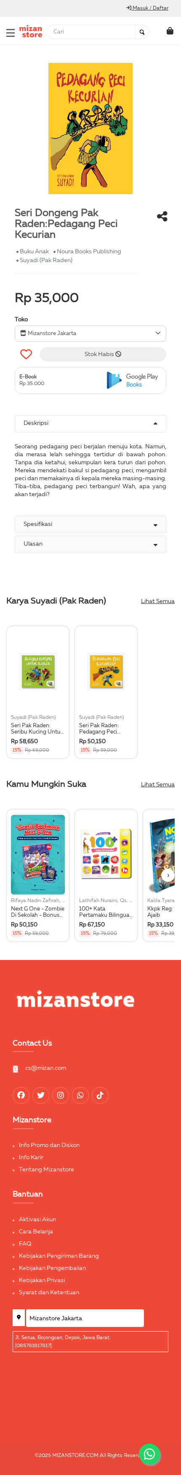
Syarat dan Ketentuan (49, 1293)
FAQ (25, 1244)
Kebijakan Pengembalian (52, 1268)
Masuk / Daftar (149, 8)
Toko (21, 320)
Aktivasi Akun (37, 1220)
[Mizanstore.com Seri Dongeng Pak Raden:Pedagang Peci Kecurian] (134, 381)
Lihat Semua (158, 601)
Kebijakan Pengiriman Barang (59, 1256)
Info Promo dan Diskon (49, 1145)
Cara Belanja (36, 1232)
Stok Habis (100, 354)
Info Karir (31, 1157)
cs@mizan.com (45, 1068)
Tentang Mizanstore (46, 1170)
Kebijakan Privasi (42, 1280)
